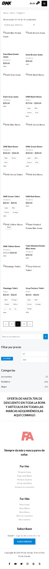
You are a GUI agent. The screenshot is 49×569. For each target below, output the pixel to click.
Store (12, 13)
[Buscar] (45, 336)
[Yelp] (39, 564)
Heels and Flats (24, 483)
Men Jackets (24, 519)
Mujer (4, 386)
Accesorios (6, 376)
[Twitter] (21, 564)
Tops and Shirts (24, 476)
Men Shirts (24, 508)
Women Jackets (24, 479)
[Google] (33, 564)
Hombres (5, 381)
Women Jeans (24, 472)
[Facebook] (9, 564)
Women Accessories (24, 487)
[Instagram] (27, 564)
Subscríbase (24, 541)
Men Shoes (24, 512)
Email (11, 535)
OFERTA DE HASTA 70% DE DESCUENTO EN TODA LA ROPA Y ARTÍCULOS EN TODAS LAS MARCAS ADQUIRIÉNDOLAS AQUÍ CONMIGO (24, 407)
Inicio (5, 13)
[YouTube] (15, 564)
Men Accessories (24, 515)
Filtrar (7, 358)
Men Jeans (24, 504)
